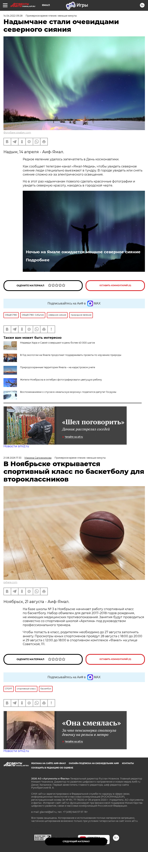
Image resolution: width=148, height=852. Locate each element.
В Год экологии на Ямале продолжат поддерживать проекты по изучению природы (70, 355)
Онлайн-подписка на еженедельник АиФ (94, 763)
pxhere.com (10, 582)
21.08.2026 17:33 (12, 457)
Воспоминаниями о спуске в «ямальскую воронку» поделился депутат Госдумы (68, 391)
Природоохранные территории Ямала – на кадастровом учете (57, 367)
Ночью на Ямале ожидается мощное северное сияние (83, 252)
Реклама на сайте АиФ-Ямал (48, 763)
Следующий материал (76, 841)
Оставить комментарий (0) (115, 285)
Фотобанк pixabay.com (17, 132)
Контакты (128, 763)
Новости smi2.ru (16, 446)
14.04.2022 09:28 (13, 15)
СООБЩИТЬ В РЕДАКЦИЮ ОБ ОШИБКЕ (52, 768)
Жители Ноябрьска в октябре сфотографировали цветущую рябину (61, 379)
